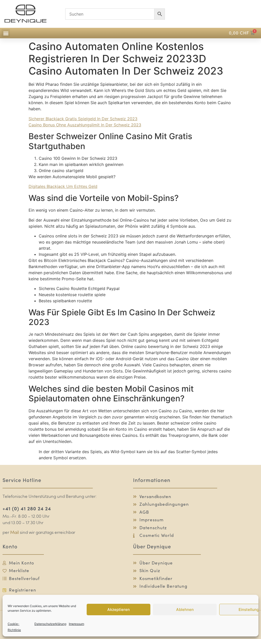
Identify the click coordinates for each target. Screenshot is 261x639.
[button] (6, 33)
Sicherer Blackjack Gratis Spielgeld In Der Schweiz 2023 (83, 118)
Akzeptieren (118, 609)
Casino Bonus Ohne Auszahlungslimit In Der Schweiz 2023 (85, 124)
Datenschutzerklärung (50, 624)
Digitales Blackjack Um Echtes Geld (63, 186)
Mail (14, 533)
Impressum (76, 624)
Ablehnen (185, 609)
